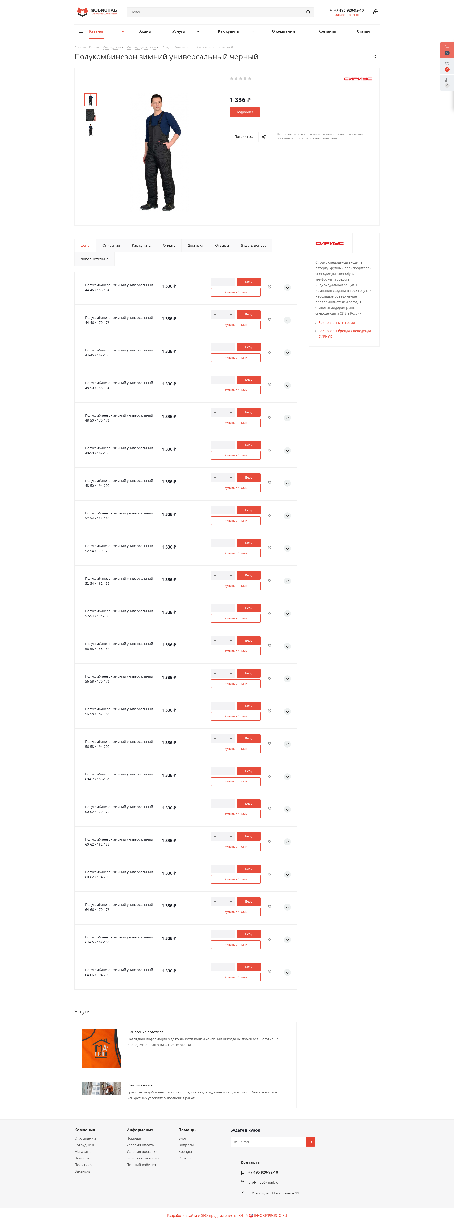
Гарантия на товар (143, 1158)
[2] (236, 78)
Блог (182, 1138)
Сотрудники (85, 1144)
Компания (84, 1129)
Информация (140, 1129)
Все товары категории (337, 322)
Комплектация (140, 1085)
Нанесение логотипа (145, 1031)
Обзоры (185, 1158)
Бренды (185, 1151)
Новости (81, 1158)
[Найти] (308, 12)
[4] (245, 78)
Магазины (83, 1151)
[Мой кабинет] (375, 12)
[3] (241, 78)
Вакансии (82, 1171)
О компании (85, 1138)
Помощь (134, 1138)
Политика (83, 1164)
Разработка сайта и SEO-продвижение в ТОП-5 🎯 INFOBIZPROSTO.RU (227, 1215)
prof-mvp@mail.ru (263, 1182)
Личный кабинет (141, 1164)
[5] (250, 78)
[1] (232, 78)
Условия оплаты (141, 1144)
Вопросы (186, 1144)
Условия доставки (142, 1151)
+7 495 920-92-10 (349, 10)
